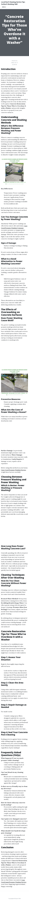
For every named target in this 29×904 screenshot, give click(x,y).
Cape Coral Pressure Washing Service (13, 470)
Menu (3, 7)
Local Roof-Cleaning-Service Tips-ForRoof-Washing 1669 (13, 3)
